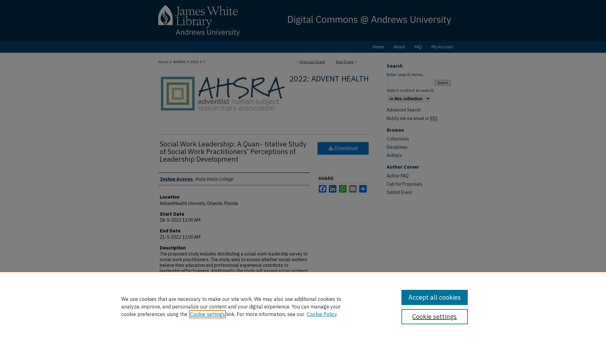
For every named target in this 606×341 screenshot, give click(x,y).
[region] (303, 306)
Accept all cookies (434, 297)
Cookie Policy (322, 314)
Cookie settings (207, 314)
